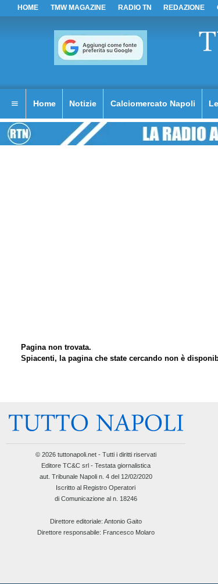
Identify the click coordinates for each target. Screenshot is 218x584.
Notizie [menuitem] (83, 103)
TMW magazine (78, 7)
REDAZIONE (184, 7)
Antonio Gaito (123, 521)
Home (27, 7)
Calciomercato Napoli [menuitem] (152, 103)
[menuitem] (14, 104)
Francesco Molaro (129, 532)
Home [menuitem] (44, 103)
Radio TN (135, 7)
